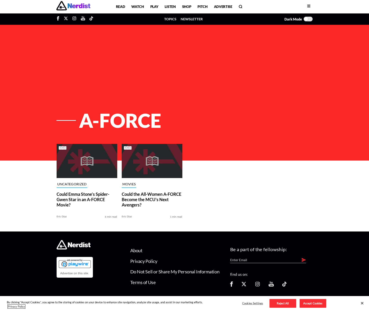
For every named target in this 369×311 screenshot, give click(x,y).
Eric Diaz (62, 216)
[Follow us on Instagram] (257, 285)
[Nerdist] (73, 6)
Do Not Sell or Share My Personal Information (175, 271)
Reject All (282, 303)
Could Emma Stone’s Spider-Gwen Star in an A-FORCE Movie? (83, 199)
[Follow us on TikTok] (284, 285)
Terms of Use (143, 282)
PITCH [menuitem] (202, 6)
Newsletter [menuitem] (192, 19)
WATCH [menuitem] (137, 6)
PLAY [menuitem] (154, 6)
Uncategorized (72, 184)
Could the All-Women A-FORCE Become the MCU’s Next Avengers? (151, 199)
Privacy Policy (143, 261)
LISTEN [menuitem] (170, 6)
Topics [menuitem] (170, 19)
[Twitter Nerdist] (66, 19)
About (136, 250)
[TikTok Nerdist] (91, 19)
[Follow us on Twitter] (243, 285)
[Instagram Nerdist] (74, 19)
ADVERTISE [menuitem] (223, 6)
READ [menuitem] (120, 6)
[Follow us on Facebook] (231, 285)
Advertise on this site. (74, 273)
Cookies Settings (252, 303)
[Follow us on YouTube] (271, 285)
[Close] (362, 303)
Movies (129, 184)
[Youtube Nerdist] (83, 19)
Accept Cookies (313, 303)
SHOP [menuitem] (186, 6)
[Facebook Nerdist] (59, 19)
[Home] (74, 248)
